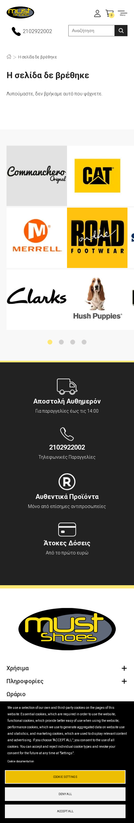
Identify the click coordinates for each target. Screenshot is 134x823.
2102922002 (37, 31)
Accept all (65, 811)
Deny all (65, 794)
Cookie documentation (20, 761)
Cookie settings (65, 777)
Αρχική (9, 56)
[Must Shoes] (20, 13)
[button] (49, 342)
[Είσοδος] (97, 13)
